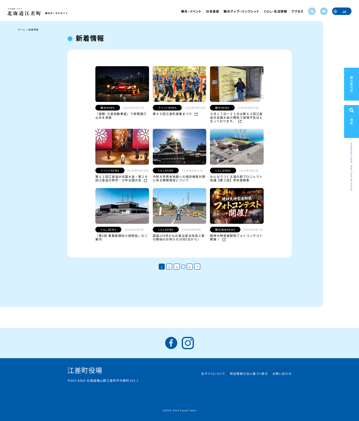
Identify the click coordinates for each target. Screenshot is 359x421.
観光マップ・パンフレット (241, 11)
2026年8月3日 (248, 170)
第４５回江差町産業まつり (173, 113)
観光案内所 (351, 84)
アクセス (297, 11)
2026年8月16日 (138, 170)
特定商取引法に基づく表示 (249, 373)
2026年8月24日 (195, 108)
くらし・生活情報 (275, 11)
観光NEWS (108, 108)
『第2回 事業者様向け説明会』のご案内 (121, 237)
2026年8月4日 (191, 229)
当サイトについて (213, 373)
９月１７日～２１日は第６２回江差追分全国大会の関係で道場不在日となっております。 (236, 117)
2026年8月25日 (133, 108)
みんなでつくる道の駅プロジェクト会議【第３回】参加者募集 (236, 178)
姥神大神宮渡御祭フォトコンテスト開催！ (236, 237)
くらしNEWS (166, 170)
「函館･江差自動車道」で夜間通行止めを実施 (121, 115)
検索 (351, 121)
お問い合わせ (282, 373)
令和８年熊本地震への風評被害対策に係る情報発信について (179, 178)
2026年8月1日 (253, 229)
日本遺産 (212, 11)
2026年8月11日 (192, 170)
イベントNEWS (167, 108)
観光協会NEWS (225, 229)
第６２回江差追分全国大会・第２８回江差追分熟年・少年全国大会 (121, 178)
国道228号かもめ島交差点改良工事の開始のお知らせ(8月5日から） (179, 237)
